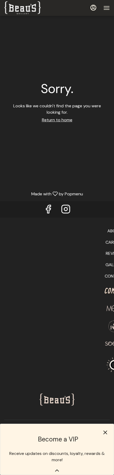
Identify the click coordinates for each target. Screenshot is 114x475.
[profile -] (93, 7)
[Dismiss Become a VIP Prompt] (105, 432)
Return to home (57, 120)
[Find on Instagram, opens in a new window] (66, 210)
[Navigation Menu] (106, 7)
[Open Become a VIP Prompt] (57, 470)
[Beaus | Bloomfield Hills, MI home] (28, 8)
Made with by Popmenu (43, 193)
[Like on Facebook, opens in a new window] (48, 210)
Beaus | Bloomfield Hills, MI (57, 400)
